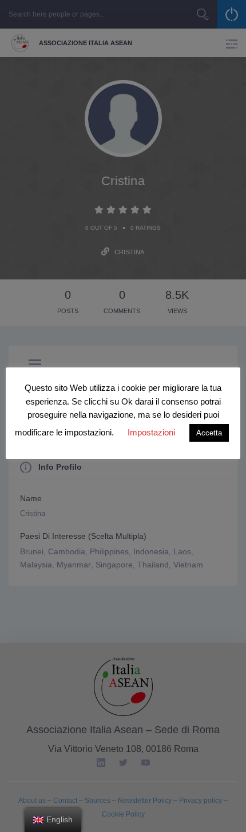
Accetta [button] (209, 433)
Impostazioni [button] (151, 432)
